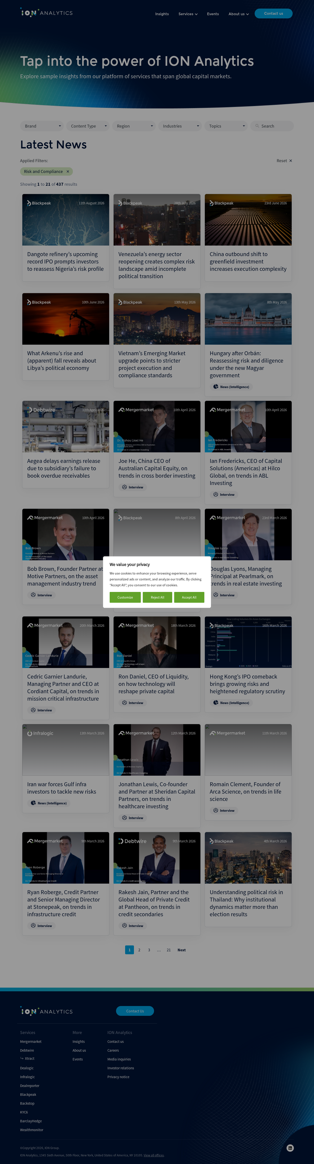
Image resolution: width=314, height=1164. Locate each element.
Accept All (189, 597)
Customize (125, 597)
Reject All (157, 597)
